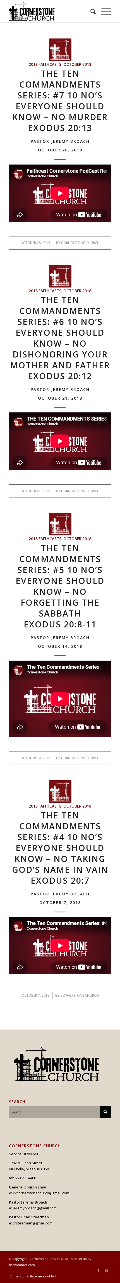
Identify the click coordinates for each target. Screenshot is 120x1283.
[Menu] (103, 11)
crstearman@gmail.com (32, 1223)
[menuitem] (90, 11)
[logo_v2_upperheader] (49, 11)
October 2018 (77, 64)
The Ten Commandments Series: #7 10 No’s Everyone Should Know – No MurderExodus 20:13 (60, 110)
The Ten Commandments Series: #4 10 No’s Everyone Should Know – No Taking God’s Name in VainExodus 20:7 (60, 857)
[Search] (90, 11)
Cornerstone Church (80, 242)
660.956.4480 (25, 1177)
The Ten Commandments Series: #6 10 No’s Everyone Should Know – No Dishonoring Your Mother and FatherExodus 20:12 (60, 347)
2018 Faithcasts (45, 64)
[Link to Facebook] (98, 1270)
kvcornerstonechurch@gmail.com (41, 1192)
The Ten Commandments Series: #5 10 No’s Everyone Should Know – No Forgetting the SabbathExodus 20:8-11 (60, 595)
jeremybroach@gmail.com (35, 1207)
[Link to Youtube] (107, 1270)
